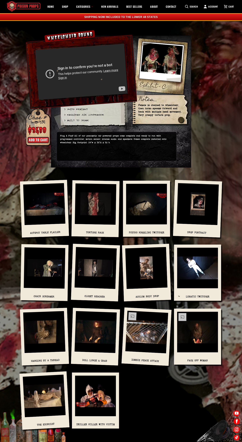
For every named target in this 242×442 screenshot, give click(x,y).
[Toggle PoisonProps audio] (221, 429)
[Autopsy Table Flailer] (44, 206)
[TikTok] (236, 437)
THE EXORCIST (45, 424)
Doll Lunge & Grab (94, 360)
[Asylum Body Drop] (146, 270)
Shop (65, 7)
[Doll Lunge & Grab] (95, 334)
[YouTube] (236, 413)
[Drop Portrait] (197, 206)
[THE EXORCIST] (44, 397)
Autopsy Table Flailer (45, 232)
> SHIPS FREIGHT (76, 109)
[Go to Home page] (23, 6)
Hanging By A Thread (45, 360)
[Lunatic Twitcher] (197, 269)
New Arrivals (109, 7)
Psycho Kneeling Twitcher (146, 232)
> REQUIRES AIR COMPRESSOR (84, 114)
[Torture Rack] (95, 205)
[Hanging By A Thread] (44, 334)
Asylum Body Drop (147, 296)
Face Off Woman (197, 360)
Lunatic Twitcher (197, 296)
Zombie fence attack (145, 360)
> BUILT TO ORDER (76, 120)
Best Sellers (134, 7)
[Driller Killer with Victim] (95, 397)
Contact (171, 7)
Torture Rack (95, 232)
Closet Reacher (94, 296)
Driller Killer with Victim (95, 424)
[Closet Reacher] (95, 270)
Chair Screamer (44, 296)
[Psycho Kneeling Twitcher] (146, 205)
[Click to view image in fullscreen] (161, 63)
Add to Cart (38, 139)
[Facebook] (236, 421)
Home (50, 7)
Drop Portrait (196, 232)
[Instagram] (236, 429)
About (154, 7)
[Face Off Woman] (197, 333)
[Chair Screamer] (44, 269)
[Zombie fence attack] (147, 333)
